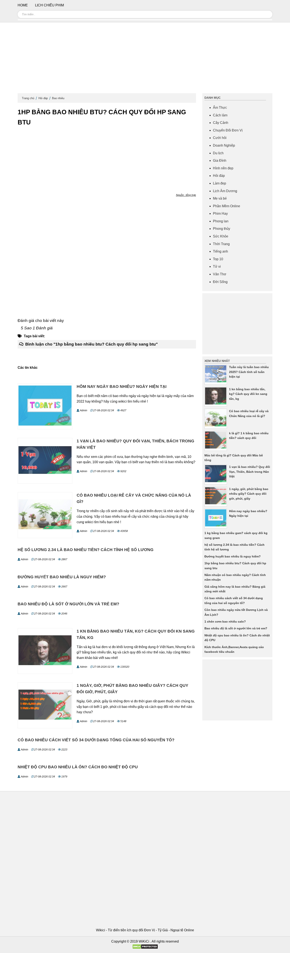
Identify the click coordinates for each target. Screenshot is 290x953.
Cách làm (220, 115)
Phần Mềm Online (226, 206)
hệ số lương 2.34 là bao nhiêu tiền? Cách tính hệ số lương (85, 549)
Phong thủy (221, 228)
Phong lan (220, 221)
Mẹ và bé (220, 198)
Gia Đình (219, 160)
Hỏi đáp (43, 98)
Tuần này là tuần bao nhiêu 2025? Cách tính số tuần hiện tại (249, 371)
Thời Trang (221, 244)
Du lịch (218, 153)
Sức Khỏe (220, 236)
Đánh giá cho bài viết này (41, 320)
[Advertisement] (145, 59)
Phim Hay (220, 213)
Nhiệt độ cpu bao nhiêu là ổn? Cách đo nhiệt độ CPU (78, 767)
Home (23, 5)
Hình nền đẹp (223, 168)
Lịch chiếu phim (49, 5)
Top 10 (218, 259)
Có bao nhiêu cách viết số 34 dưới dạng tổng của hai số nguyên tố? (96, 740)
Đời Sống (220, 282)
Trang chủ (28, 98)
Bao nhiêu (58, 98)
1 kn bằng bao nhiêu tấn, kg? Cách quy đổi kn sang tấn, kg (248, 393)
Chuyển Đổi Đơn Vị (228, 130)
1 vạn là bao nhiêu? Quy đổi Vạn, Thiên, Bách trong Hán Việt (249, 471)
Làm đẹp (219, 183)
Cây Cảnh (220, 122)
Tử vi (217, 266)
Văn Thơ (219, 274)
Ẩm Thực (220, 107)
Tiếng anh (220, 251)
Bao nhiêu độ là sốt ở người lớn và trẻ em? (68, 604)
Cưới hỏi (220, 138)
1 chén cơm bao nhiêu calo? (225, 621)
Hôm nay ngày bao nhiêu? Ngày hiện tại (121, 386)
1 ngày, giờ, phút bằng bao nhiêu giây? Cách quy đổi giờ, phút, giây (248, 493)
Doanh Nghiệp (224, 145)
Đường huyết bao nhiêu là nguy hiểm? (62, 577)
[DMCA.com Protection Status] (145, 948)
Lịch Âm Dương (225, 191)
